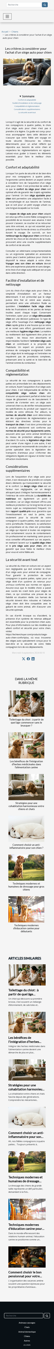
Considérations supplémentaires (27, 109)
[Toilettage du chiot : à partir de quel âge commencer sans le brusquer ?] (26, 703)
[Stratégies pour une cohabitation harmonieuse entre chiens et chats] (26, 787)
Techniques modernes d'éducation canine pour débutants (26, 928)
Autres (27, 1340)
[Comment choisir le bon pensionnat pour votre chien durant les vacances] (27, 1256)
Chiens (15, 31)
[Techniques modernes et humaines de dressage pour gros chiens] (26, 867)
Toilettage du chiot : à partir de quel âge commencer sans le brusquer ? (26, 722)
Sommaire (28, 96)
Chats (27, 1327)
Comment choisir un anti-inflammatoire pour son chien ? (26, 846)
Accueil (5, 31)
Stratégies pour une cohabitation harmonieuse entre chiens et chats (26, 805)
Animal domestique (27, 1331)
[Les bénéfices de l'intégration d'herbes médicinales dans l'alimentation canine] (26, 745)
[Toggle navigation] (7, 16)
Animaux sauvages (27, 1322)
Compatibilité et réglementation (27, 106)
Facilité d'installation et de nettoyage (27, 103)
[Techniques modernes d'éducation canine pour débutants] (26, 909)
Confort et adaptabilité (27, 100)
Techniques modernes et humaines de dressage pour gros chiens (26, 886)
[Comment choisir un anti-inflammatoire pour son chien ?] (26, 829)
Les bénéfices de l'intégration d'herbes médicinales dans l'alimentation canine (26, 764)
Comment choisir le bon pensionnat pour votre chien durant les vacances (26, 1276)
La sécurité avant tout (27, 112)
